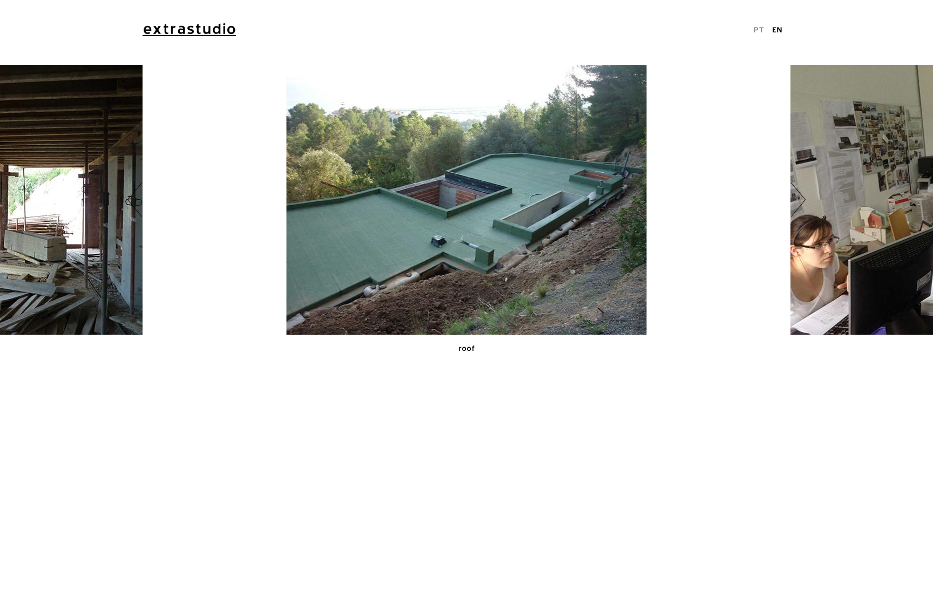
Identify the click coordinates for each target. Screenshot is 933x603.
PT (758, 29)
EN (777, 29)
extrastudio (189, 28)
